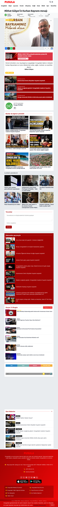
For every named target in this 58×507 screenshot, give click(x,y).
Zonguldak (4, 6)
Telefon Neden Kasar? (24, 418)
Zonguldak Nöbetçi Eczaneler (14, 487)
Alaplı (10, 6)
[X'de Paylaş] (8, 48)
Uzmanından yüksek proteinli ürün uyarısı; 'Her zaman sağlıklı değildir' (39, 149)
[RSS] (37, 477)
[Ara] (50, 2)
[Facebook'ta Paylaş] (6, 48)
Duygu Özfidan (18, 105)
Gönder (9, 227)
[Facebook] (21, 477)
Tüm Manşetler (11, 493)
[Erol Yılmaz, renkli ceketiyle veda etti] (17, 141)
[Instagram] (29, 477)
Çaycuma (15, 6)
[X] (24, 477)
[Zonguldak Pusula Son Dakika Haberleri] (9, 2)
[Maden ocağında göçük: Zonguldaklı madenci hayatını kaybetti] (17, 122)
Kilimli (43, 6)
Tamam (52, 505)
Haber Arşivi (10, 495)
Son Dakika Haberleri (36, 493)
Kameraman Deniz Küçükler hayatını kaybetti (30, 425)
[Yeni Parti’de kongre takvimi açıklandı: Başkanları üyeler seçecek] (41, 122)
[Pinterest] (26, 477)
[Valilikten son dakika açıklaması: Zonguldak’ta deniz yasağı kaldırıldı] (17, 159)
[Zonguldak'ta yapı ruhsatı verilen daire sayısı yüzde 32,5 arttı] (41, 159)
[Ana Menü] (52, 2)
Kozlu (38, 6)
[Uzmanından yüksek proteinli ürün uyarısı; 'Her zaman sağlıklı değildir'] (41, 141)
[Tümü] (51, 411)
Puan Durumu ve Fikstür (37, 490)
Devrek (21, 6)
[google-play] (35, 481)
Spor (48, 6)
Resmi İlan (53, 6)
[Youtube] (34, 477)
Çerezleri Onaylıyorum (39, 505)
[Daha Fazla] (14, 48)
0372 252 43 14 (30, 469)
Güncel (18, 416)
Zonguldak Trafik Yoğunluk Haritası (16, 490)
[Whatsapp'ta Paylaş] (11, 48)
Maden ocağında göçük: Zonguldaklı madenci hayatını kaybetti (16, 131)
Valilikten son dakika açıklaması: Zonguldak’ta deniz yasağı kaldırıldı (15, 167)
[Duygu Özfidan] (9, 106)
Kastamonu (19, 435)
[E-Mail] (15, 108)
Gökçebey (28, 6)
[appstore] (22, 481)
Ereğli (33, 6)
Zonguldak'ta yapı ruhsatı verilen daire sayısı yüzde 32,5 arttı (40, 167)
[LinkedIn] (31, 477)
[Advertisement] (29, 393)
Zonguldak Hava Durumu (38, 487)
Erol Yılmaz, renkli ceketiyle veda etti (16, 148)
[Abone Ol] (52, 48)
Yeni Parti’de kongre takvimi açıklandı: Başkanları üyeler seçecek (40, 131)
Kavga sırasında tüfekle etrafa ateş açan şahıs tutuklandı (31, 438)
